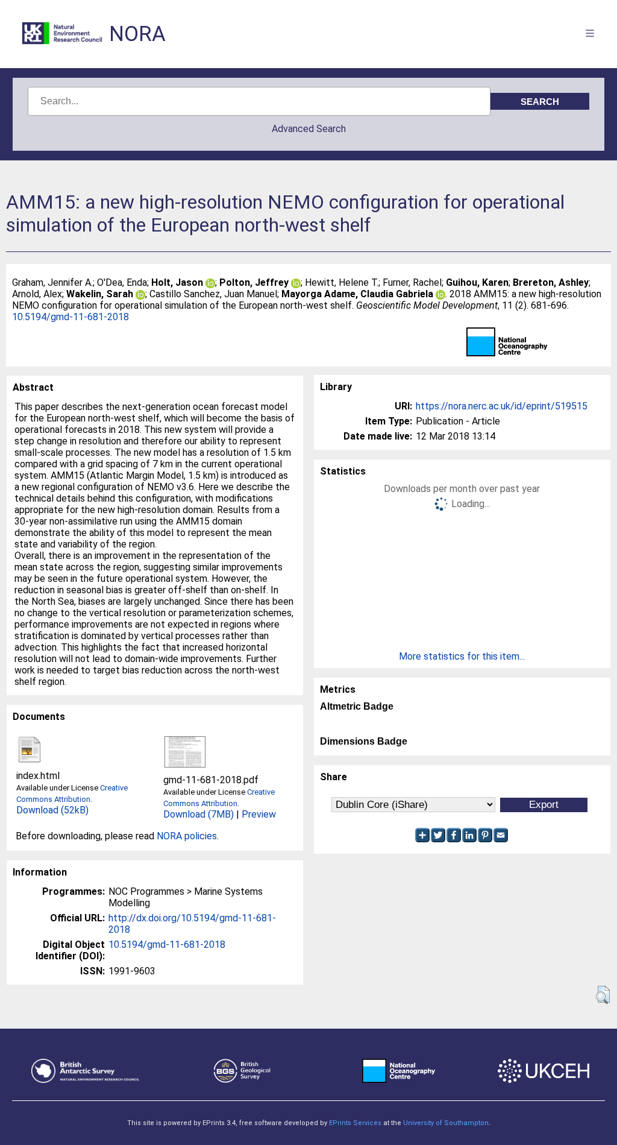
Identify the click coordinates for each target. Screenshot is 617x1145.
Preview (259, 814)
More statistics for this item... (462, 656)
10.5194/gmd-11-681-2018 (70, 317)
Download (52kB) (52, 810)
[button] (603, 995)
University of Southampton (446, 1123)
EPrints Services (355, 1123)
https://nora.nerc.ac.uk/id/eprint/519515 (501, 406)
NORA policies (187, 836)
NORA (137, 34)
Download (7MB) (198, 814)
